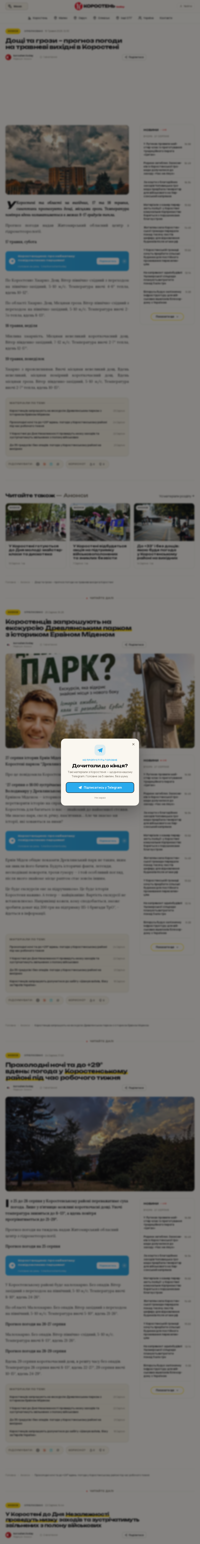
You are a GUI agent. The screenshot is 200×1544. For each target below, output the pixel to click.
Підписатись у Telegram (103, 787)
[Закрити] (133, 744)
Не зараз (100, 797)
